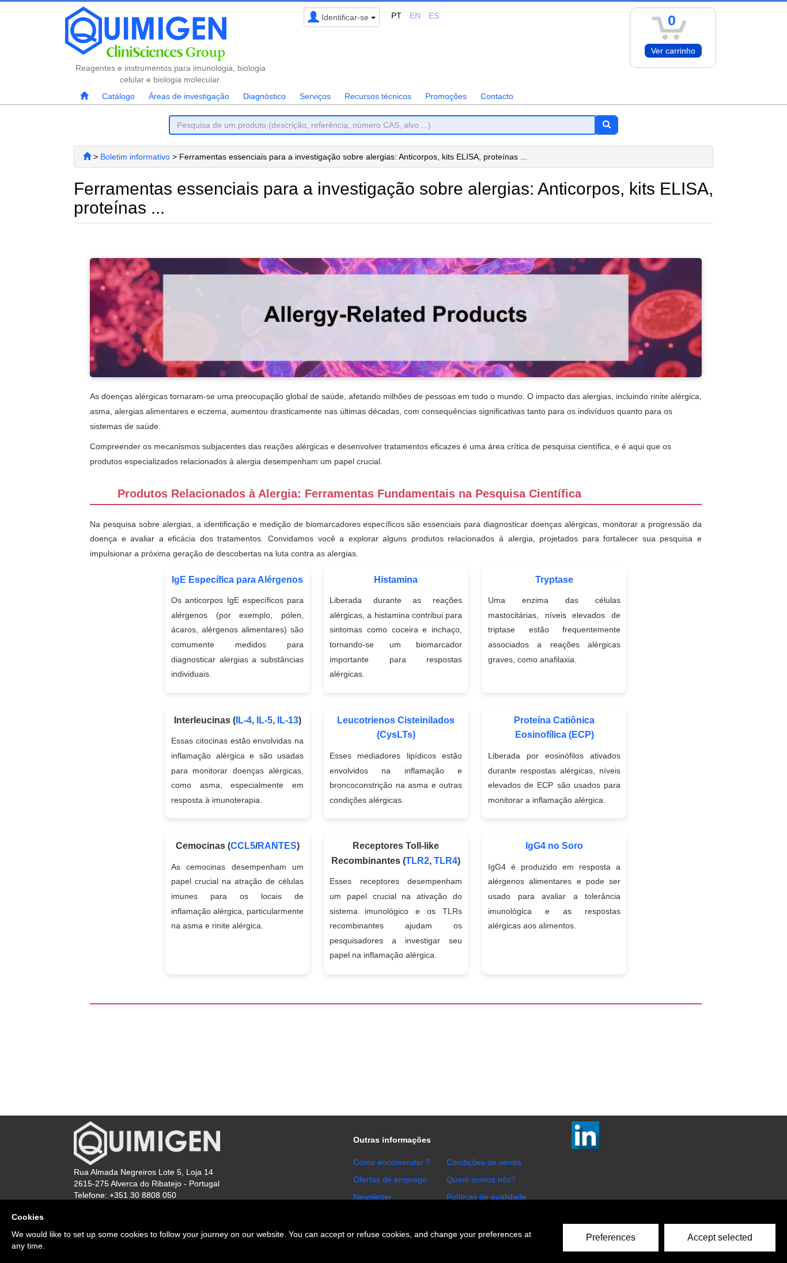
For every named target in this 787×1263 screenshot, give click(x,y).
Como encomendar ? (391, 1162)
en (415, 15)
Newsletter (372, 1196)
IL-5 (264, 720)
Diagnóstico (264, 96)
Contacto (496, 96)
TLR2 (417, 861)
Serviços (315, 96)
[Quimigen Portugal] (87, 156)
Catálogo (118, 96)
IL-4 (244, 720)
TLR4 (445, 861)
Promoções (446, 96)
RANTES (277, 846)
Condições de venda (484, 1162)
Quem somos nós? (481, 1179)
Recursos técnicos (378, 96)
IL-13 (287, 720)
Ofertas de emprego (390, 1179)
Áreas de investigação (189, 96)
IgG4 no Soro (554, 846)
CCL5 (242, 846)
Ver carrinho (673, 50)
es (434, 15)
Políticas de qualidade (487, 1196)
